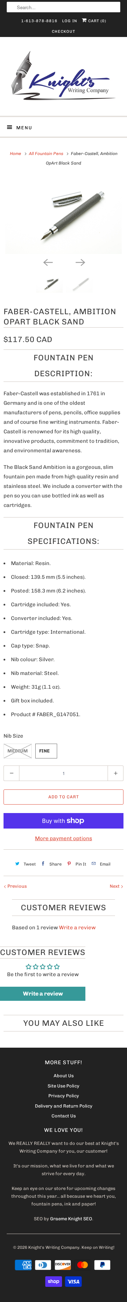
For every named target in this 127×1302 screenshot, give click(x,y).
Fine (44, 751)
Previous (16, 886)
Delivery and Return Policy (63, 1106)
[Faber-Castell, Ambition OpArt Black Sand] (63, 215)
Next (115, 886)
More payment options (63, 838)
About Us (64, 1075)
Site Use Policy (63, 1086)
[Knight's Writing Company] (63, 79)
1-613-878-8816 (39, 21)
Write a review (77, 927)
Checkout (63, 31)
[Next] (79, 261)
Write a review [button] (43, 993)
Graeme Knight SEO (71, 1218)
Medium (17, 751)
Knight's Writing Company (53, 1247)
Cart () (96, 21)
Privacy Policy (63, 1095)
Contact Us (64, 1115)
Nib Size (13, 736)
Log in (69, 21)
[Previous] (47, 261)
